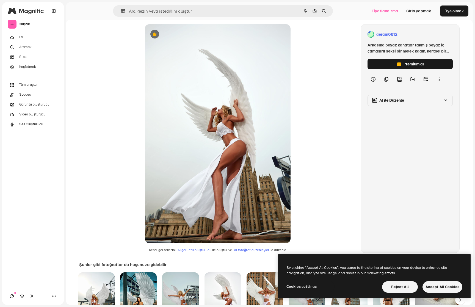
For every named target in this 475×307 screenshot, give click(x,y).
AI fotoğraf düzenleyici (251, 250)
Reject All (400, 286)
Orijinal (179, 34)
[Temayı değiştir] (31, 296)
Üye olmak (454, 11)
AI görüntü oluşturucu (194, 250)
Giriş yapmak (418, 11)
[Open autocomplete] (120, 11)
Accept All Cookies (442, 286)
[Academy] (22, 296)
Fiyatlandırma (385, 11)
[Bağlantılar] (12, 296)
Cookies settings (301, 286)
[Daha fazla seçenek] (438, 79)
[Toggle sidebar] (53, 11)
